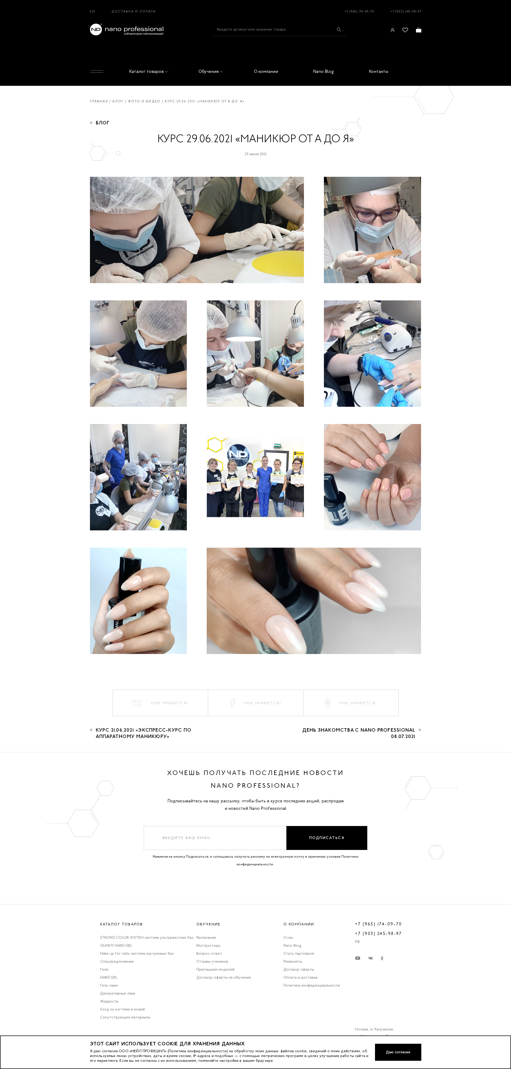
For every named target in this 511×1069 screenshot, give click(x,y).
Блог (118, 101)
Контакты (378, 71)
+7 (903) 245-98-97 (405, 11)
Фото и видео (144, 101)
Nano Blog (323, 71)
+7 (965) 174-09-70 (359, 11)
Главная (99, 101)
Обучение (209, 71)
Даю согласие (398, 1052)
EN (92, 11)
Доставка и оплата (134, 11)
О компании (266, 71)
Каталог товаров (146, 71)
